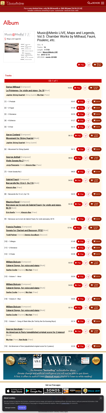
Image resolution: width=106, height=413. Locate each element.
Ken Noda (23, 339)
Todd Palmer (11, 235)
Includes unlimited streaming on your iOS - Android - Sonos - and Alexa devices (53, 10)
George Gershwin (14, 329)
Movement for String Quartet (19, 138)
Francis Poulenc (13, 226)
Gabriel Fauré (12, 179)
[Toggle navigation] (102, 3)
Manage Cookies (10, 407)
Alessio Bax (31, 165)
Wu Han (40, 95)
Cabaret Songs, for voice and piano (22, 265)
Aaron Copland (13, 134)
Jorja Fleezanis (12, 165)
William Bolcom (13, 262)
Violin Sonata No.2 (14, 160)
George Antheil (13, 157)
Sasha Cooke (11, 270)
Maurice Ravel (13, 202)
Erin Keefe (10, 212)
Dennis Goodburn (32, 235)
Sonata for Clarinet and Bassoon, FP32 (24, 230)
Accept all (22, 407)
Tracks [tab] (8, 75)
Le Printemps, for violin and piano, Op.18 (25, 90)
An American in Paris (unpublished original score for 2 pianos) (35, 332)
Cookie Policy (65, 403)
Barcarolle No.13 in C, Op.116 (20, 183)
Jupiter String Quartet (15, 95)
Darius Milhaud (13, 87)
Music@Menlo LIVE (50, 52)
